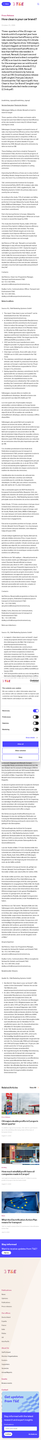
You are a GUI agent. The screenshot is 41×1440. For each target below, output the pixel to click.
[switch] (36, 717)
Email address (9, 1424)
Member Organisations (10, 1356)
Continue (8, 1434)
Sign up (6, 1253)
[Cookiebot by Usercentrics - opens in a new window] (30, 681)
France (4, 1325)
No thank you (33, 1434)
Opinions (5, 1298)
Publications (6, 1302)
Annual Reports (7, 1372)
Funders (4, 1360)
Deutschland (6, 1317)
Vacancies (5, 1368)
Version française (8, 105)
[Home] (18, 4)
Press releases (7, 1306)
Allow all (21, 744)
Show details (30, 737)
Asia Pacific (5, 1341)
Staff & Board (6, 1352)
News (4, 1294)
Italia (3, 1329)
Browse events (7, 1383)
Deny (20, 757)
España (4, 1321)
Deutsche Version (21, 105)
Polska (4, 1333)
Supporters (6, 1364)
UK (3, 1337)
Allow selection (20, 750)
